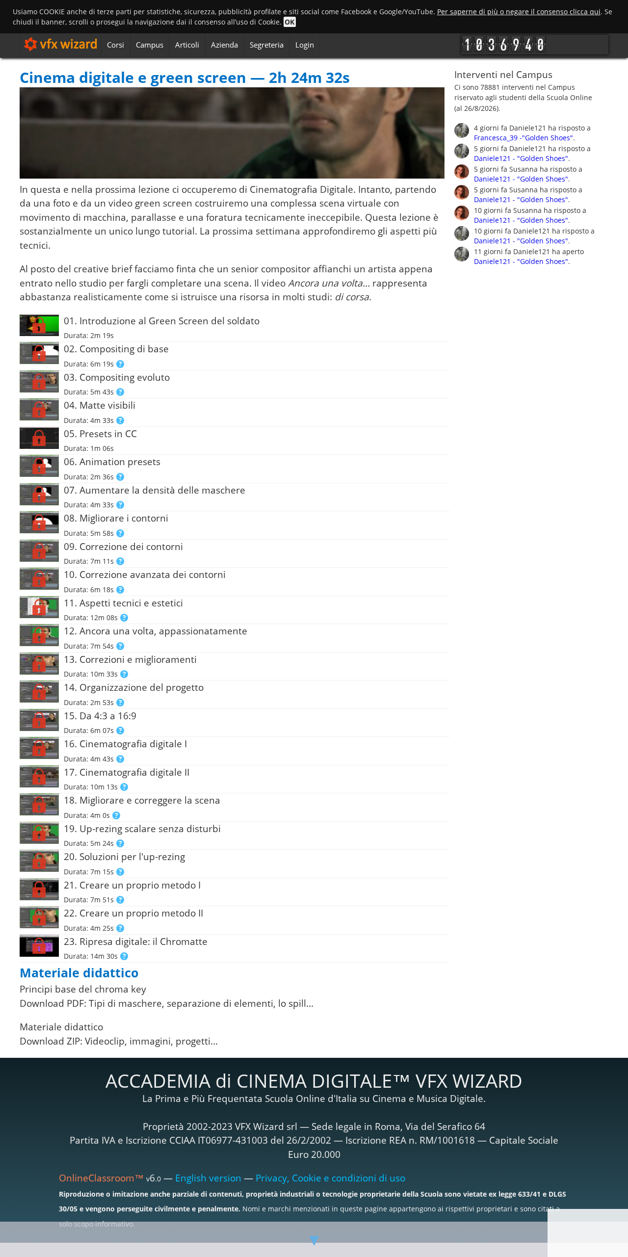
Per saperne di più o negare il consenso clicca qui (519, 11)
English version (208, 1178)
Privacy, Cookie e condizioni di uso (330, 1178)
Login (304, 45)
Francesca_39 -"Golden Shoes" (523, 137)
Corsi (115, 45)
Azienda (224, 45)
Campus (149, 45)
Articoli (187, 45)
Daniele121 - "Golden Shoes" (521, 158)
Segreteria (267, 45)
